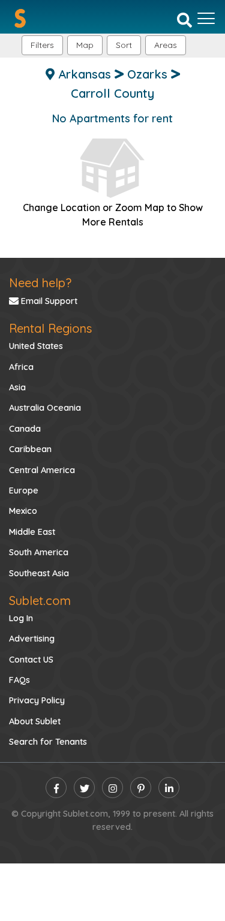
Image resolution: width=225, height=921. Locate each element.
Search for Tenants (48, 741)
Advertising (32, 638)
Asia (17, 387)
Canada (25, 428)
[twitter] (84, 787)
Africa (21, 367)
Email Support (48, 301)
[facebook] (56, 787)
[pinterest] (140, 787)
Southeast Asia (39, 573)
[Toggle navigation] (206, 18)
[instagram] (112, 787)
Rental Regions (50, 328)
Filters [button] (42, 45)
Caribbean (30, 449)
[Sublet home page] (20, 18)
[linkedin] (168, 787)
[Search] (184, 19)
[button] (165, 45)
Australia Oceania (45, 407)
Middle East (32, 531)
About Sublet (35, 721)
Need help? (40, 282)
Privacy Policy (37, 700)
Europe (23, 490)
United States (36, 346)
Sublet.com (40, 600)
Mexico (23, 510)
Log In (21, 618)
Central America (42, 470)
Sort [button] (124, 45)
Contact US (31, 659)
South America (38, 552)
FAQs (19, 680)
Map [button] (85, 45)
